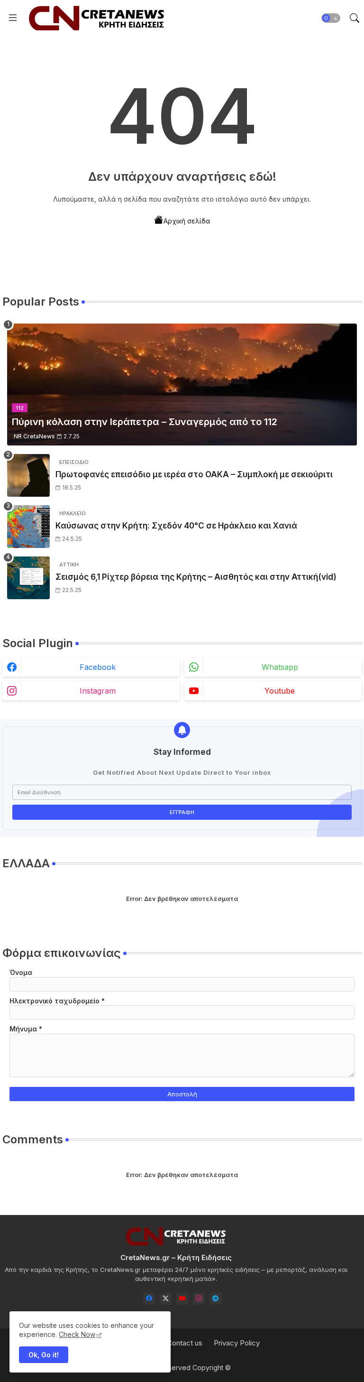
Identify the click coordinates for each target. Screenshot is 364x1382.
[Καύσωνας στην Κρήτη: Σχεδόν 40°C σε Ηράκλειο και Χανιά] (28, 526)
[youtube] (182, 1299)
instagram (98, 691)
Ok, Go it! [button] (43, 1355)
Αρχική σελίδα (187, 221)
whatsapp (280, 667)
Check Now (77, 1334)
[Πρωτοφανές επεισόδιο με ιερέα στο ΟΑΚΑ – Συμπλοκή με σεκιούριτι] (28, 475)
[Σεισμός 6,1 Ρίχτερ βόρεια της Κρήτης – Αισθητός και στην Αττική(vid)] (28, 578)
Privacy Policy (237, 1342)
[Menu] (13, 18)
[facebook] (149, 1299)
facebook (98, 667)
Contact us (184, 1342)
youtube (279, 691)
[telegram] (215, 1299)
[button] (330, 18)
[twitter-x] (166, 1299)
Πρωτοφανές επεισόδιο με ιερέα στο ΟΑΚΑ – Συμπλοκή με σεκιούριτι (194, 474)
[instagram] (199, 1299)
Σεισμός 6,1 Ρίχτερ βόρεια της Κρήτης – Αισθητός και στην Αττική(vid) (196, 577)
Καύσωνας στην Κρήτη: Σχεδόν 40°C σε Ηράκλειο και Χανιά (176, 525)
